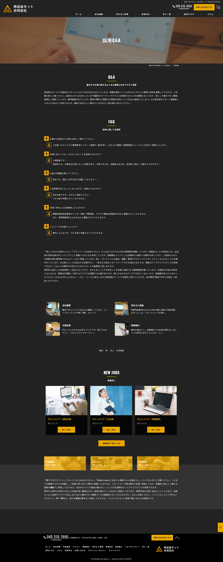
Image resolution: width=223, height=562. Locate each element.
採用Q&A (120, 350)
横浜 (101, 350)
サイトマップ (114, 550)
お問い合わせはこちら (204, 7)
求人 (112, 350)
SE (106, 350)
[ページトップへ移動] (177, 537)
